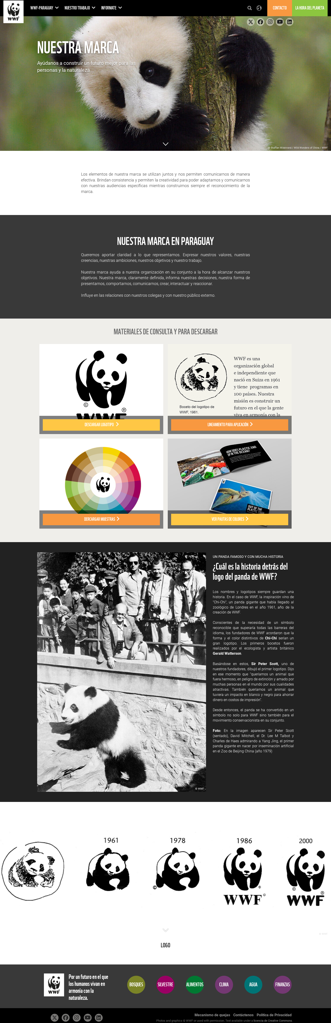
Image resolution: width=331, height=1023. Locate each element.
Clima (224, 985)
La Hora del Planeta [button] (309, 8)
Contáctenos (243, 1015)
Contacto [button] (280, 8)
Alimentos (194, 985)
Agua (253, 985)
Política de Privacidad (274, 1015)
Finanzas (282, 985)
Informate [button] (109, 8)
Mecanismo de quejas (212, 1015)
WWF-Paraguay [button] (42, 8)
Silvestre (165, 985)
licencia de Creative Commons (273, 1020)
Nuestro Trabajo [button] (78, 8)
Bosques (136, 985)
